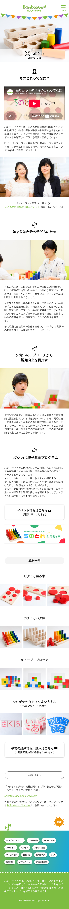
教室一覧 (26, 855)
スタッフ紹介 (39, 847)
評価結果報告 (41, 862)
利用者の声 (40, 855)
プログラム (10, 847)
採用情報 (10, 862)
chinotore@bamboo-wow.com (20, 795)
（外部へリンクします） (32, 512)
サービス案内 (11, 855)
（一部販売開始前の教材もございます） (33, 750)
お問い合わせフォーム (18, 805)
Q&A (53, 855)
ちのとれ (24, 847)
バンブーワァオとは (14, 840)
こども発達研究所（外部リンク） (22, 206)
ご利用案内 (33, 840)
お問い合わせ (24, 862)
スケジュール (48, 840)
